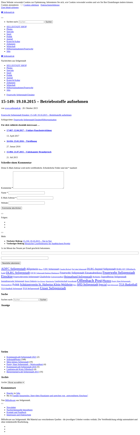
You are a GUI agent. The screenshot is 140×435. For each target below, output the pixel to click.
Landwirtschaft (61, 281)
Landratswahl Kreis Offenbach (20, 369)
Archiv (4, 382)
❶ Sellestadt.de (7, 12)
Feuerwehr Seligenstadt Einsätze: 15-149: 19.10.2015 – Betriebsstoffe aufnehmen (36, 115)
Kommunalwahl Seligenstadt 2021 (21, 357)
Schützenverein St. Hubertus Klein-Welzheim (46, 284)
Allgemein (32, 268)
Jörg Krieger (41, 281)
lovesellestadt (72, 281)
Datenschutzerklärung (50, 5)
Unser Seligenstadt (53, 288)
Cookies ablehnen (31, 5)
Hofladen (96, 277)
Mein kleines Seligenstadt (18, 362)
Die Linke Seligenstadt (79, 269)
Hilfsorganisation (49, 120)
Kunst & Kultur (13, 41)
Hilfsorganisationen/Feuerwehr (20, 49)
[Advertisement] (70, 328)
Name (4, 193)
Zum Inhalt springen (10, 7)
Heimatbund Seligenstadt (78, 276)
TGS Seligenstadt (31, 288)
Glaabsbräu (44, 276)
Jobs (8, 51)
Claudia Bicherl (65, 269)
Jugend (10, 39)
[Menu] (2, 17)
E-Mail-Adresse (8, 198)
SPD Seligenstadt (87, 284)
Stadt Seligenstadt (112, 285)
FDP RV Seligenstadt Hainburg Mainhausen (44, 273)
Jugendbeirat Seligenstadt (113, 276)
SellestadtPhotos (14, 359)
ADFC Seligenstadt (13, 268)
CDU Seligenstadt (51, 269)
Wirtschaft (11, 46)
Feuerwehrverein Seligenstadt (26, 277)
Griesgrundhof (57, 277)
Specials (10, 31)
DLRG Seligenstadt (18, 272)
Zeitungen (11, 44)
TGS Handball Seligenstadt (11, 288)
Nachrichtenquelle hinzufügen (20, 410)
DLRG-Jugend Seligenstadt (101, 268)
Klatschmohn (50, 281)
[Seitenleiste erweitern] (2, 213)
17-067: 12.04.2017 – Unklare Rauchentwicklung (29, 130)
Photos (9, 29)
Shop (74, 285)
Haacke (10, 393)
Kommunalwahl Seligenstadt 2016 (21, 367)
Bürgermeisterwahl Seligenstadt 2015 (23, 372)
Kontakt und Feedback (16, 412)
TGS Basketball (128, 284)
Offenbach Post (89, 280)
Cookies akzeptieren (10, 5)
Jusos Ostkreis (31, 281)
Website (4, 203)
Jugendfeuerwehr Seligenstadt (12, 281)
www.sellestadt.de (13, 108)
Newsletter (11, 407)
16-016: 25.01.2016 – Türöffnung (22, 141)
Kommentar (7, 188)
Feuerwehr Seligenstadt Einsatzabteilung (81, 272)
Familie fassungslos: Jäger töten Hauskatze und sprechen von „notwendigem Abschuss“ (50, 395)
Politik (9, 36)
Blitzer (41, 269)
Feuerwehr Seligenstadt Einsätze (21, 95)
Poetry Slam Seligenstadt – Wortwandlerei (25, 364)
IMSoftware (10, 400)
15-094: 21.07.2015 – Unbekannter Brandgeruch (29, 152)
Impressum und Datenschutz (19, 415)
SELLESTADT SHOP (17, 26)
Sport (9, 34)
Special (103, 284)
